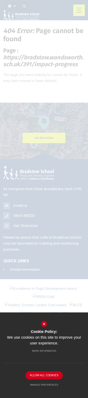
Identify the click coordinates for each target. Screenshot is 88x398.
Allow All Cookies (44, 375)
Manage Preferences (44, 384)
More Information (44, 351)
